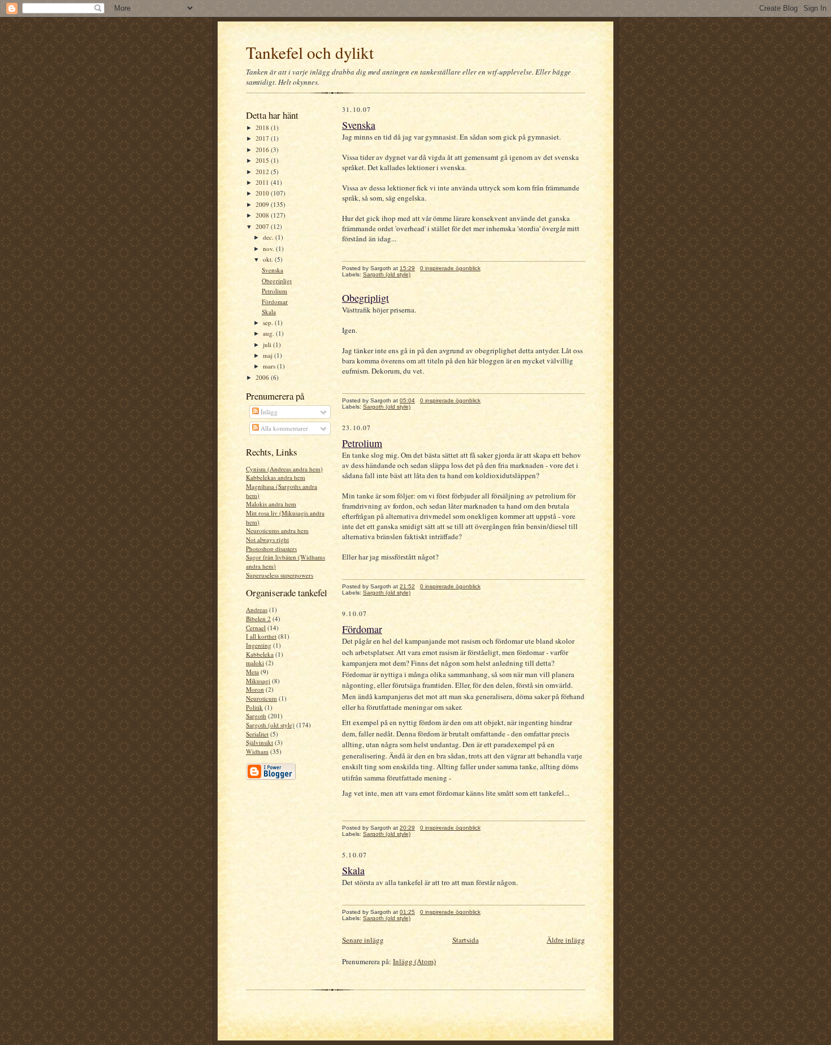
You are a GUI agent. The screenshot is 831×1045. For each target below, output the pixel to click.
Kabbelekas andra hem (275, 477)
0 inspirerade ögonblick (450, 268)
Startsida (465, 940)
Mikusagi (258, 681)
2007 (263, 226)
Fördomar (275, 301)
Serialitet (257, 734)
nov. (269, 248)
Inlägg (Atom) (414, 961)
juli (268, 344)
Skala (269, 311)
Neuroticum (261, 698)
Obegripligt (277, 280)
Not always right (267, 539)
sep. (269, 322)
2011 (263, 182)
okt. (269, 259)
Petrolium (274, 291)
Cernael (256, 627)
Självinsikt (259, 742)
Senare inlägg (363, 940)
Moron (255, 689)
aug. (269, 333)
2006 (263, 377)
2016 (263, 149)
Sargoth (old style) (270, 725)
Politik (254, 707)
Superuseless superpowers (279, 575)
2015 (263, 160)
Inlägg (268, 411)
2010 (263, 193)
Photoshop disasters (271, 548)
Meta (252, 671)
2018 (263, 127)
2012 (263, 171)
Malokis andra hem (271, 504)
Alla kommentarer (283, 428)
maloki (255, 662)
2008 (263, 215)
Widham (257, 751)
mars (270, 366)
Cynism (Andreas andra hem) (284, 469)
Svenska (272, 270)
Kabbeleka (260, 654)
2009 (263, 204)
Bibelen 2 (258, 618)
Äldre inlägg (566, 940)
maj (268, 355)
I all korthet (261, 636)
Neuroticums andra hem (277, 530)
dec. (269, 237)
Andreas (256, 609)
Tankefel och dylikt (310, 52)
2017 (263, 138)
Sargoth (256, 716)
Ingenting (258, 645)
